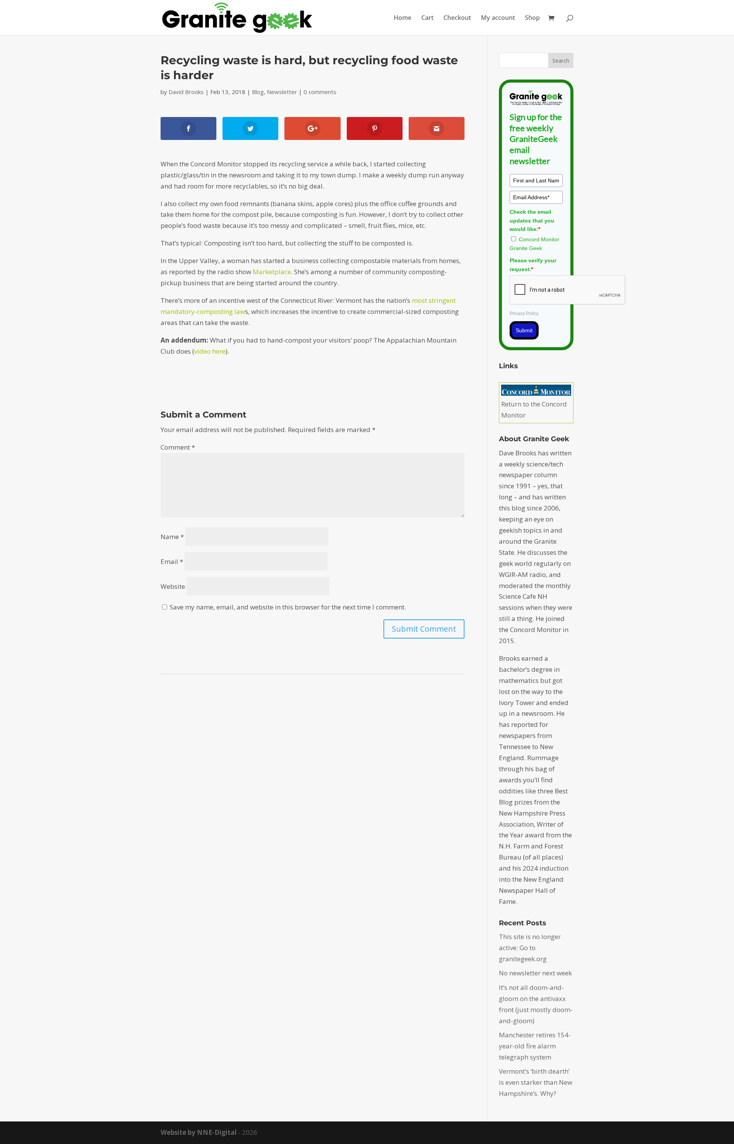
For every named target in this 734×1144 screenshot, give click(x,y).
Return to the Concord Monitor (534, 409)
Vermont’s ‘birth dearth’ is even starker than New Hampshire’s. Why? (535, 1082)
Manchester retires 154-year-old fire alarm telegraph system (535, 1045)
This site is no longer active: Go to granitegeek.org (530, 947)
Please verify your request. (533, 264)
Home (402, 18)
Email (172, 561)
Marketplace (272, 271)
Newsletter (282, 92)
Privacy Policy (524, 313)
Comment (178, 447)
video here (210, 351)
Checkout (457, 18)
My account (498, 18)
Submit (524, 330)
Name (172, 536)
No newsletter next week (535, 972)
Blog (258, 92)
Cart (427, 18)
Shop (532, 18)
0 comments (320, 92)
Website (173, 586)
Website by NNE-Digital (199, 1132)
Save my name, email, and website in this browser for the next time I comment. (288, 607)
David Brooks (186, 92)
